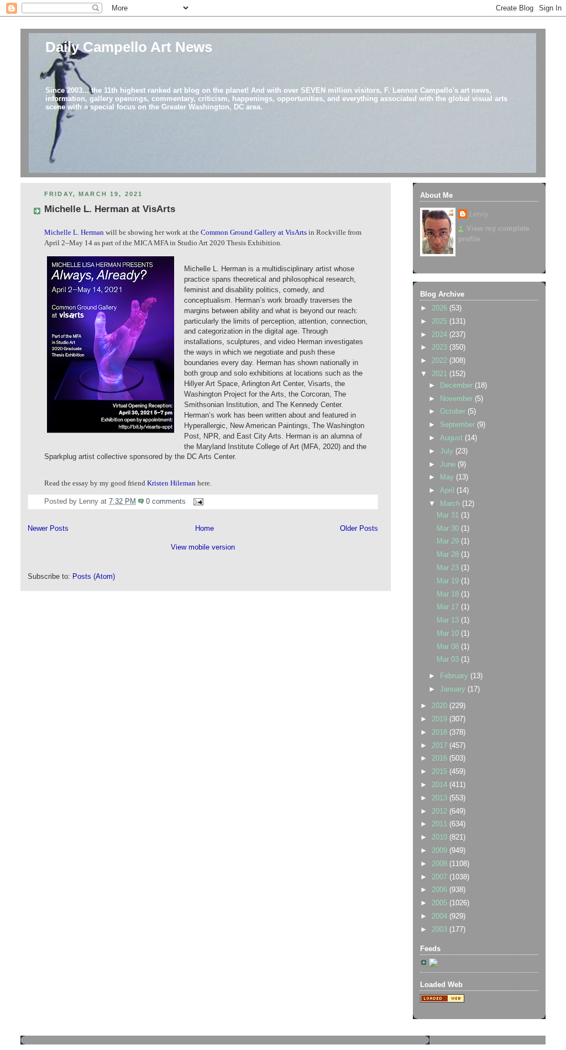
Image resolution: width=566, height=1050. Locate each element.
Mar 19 (449, 581)
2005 (440, 903)
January (454, 689)
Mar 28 (449, 554)
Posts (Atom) (93, 577)
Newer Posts (48, 528)
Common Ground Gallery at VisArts (254, 232)
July (447, 451)
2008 (440, 864)
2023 (440, 347)
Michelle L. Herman (74, 232)
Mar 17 (449, 607)
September (458, 425)
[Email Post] (197, 501)
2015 (440, 771)
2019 (440, 719)
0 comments (166, 501)
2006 (440, 890)
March (451, 504)
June (449, 464)
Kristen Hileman (171, 483)
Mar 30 (449, 528)
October (454, 411)
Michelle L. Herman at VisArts (109, 209)
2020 (440, 706)
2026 (440, 308)
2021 (440, 374)
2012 (440, 811)
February (455, 676)
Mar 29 (449, 541)
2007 (440, 877)
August (452, 438)
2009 (440, 850)
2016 (440, 758)
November (457, 399)
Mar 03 (449, 659)
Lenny (479, 214)
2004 (440, 916)
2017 (440, 746)
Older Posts (359, 528)
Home (204, 528)
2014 (440, 785)
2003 (440, 929)
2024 (440, 335)
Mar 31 (449, 515)
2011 (440, 824)
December (457, 385)
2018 (440, 732)
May (448, 477)
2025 (440, 321)
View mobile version (203, 547)
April (448, 490)
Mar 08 (449, 647)
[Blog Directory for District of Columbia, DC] (442, 1000)
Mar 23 (449, 568)
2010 (440, 837)
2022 (440, 361)
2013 (440, 798)
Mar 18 (449, 594)
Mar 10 (449, 633)
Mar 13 (449, 620)
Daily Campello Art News (128, 47)
